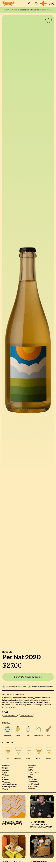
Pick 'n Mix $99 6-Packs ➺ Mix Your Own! (28, 10)
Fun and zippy (10, 715)
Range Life (7, 651)
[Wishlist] (36, 3)
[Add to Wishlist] (48, 21)
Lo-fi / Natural (26, 715)
